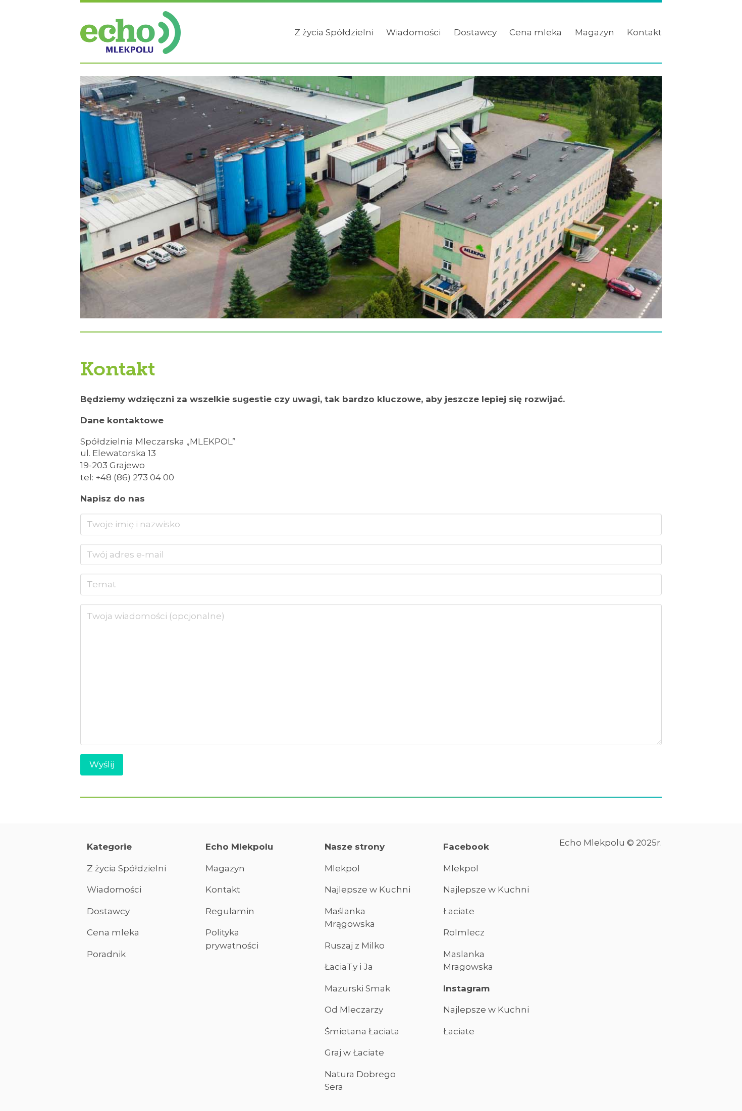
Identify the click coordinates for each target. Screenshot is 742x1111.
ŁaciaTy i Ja (349, 967)
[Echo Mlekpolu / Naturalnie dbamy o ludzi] (130, 33)
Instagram (466, 988)
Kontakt (644, 32)
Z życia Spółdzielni (334, 32)
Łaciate (458, 911)
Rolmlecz (464, 932)
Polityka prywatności (231, 939)
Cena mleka (535, 32)
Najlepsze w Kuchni (367, 889)
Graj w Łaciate (354, 1052)
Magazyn (594, 32)
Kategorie (109, 847)
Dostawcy (475, 32)
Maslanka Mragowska (468, 960)
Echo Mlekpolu (239, 847)
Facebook (466, 847)
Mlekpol (342, 868)
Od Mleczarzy (354, 1010)
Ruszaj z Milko (355, 945)
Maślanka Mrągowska (350, 917)
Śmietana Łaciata (362, 1031)
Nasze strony (355, 847)
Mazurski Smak (357, 988)
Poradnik (106, 954)
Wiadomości (413, 32)
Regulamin (229, 911)
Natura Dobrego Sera (360, 1080)
